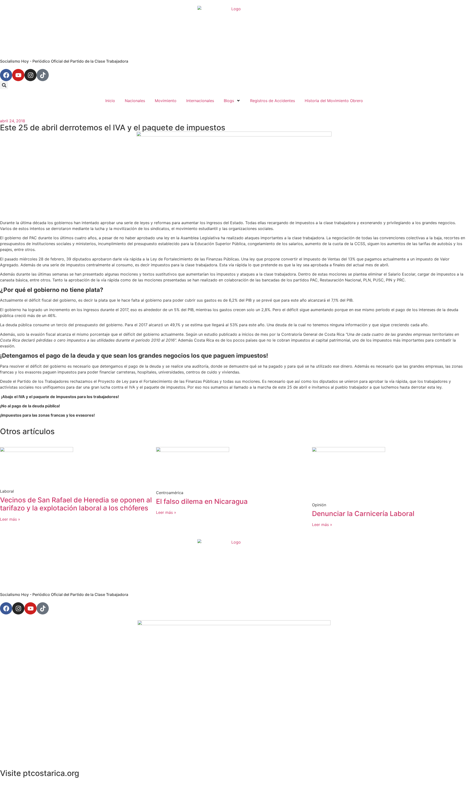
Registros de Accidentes (272, 100)
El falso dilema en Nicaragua (202, 501)
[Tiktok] (43, 75)
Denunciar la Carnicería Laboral (363, 513)
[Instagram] (30, 75)
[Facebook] (6, 75)
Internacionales (200, 100)
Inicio (110, 100)
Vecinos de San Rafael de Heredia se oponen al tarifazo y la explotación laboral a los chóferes (76, 504)
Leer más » (10, 519)
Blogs (229, 100)
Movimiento (165, 100)
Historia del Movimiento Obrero (334, 100)
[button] (4, 85)
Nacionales (135, 100)
